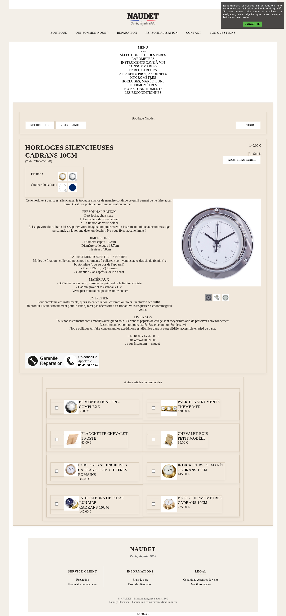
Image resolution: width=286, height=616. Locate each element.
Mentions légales (201, 584)
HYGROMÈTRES (143, 77)
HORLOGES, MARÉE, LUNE (143, 81)
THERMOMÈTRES (143, 85)
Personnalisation (162, 32)
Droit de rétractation (140, 584)
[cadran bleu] (72, 187)
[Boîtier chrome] (72, 176)
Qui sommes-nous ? (92, 32)
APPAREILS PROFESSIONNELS (143, 74)
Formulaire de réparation (82, 584)
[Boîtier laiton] (62, 176)
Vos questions (223, 32)
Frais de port (140, 579)
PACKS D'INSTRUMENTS (143, 89)
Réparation (127, 32)
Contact (193, 32)
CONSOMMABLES (143, 66)
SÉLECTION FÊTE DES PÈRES (143, 55)
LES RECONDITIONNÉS (143, 92)
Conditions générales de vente (200, 579)
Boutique (58, 32)
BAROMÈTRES (143, 58)
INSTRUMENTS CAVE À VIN (143, 62)
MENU (143, 47)
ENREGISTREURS (143, 70)
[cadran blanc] (62, 187)
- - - (143, 51)
